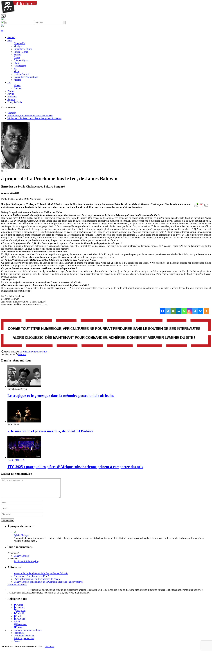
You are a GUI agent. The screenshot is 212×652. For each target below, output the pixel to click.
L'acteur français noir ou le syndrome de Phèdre (37, 579)
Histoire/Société (21, 74)
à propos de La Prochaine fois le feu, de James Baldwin (41, 573)
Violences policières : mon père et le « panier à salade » (34, 118)
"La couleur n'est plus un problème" (31, 576)
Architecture (20, 65)
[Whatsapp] (184, 311)
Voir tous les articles (17, 584)
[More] (207, 311)
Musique (18, 46)
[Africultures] (19, 13)
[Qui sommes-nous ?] (2, 25)
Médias (17, 79)
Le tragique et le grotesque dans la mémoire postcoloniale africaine (60, 396)
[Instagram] (189, 311)
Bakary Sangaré (21, 555)
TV (9, 82)
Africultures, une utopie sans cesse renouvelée (29, 115)
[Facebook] (162, 311)
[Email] (173, 311)
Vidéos (17, 85)
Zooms (10, 91)
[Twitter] (168, 311)
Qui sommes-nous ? (17, 590)
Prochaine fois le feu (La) (26, 561)
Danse (17, 57)
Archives (49, 646)
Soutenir (11, 112)
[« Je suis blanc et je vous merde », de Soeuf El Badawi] (24, 421)
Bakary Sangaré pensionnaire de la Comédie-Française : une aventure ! (48, 581)
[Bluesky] (200, 311)
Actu (9, 40)
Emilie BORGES (16, 460)
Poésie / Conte (21, 51)
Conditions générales (24, 635)
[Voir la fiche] (15, 532)
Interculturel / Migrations (26, 77)
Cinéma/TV (19, 43)
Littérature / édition (23, 49)
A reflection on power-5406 (33, 351)
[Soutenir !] (106, 333)
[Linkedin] (178, 311)
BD (15, 68)
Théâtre (17, 54)
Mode (16, 71)
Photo (16, 63)
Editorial (22, 354)
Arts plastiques (21, 60)
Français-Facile (14, 102)
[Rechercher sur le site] (3, 16)
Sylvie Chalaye (21, 535)
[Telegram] (195, 311)
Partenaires (19, 632)
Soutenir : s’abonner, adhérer (28, 630)
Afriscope (12, 96)
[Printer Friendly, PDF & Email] (202, 207)
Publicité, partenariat (24, 638)
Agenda (11, 99)
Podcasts (18, 88)
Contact (17, 641)
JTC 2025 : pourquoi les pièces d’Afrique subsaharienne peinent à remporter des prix (75, 467)
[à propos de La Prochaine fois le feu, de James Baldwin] (15, 168)
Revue (10, 93)
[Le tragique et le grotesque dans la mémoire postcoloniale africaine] (24, 386)
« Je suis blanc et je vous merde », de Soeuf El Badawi (50, 431)
